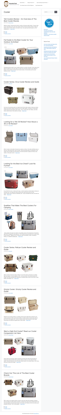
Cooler (6, 31)
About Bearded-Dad (39, 5)
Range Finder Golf (31, 2)
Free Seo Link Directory (48, 30)
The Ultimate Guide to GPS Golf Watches (27, 5)
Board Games (22, 2)
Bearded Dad (13, 3)
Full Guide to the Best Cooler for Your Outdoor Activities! (18, 41)
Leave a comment (8, 33)
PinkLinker (46, 29)
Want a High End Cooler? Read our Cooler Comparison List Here (20, 332)
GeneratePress (36, 413)
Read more (12, 29)
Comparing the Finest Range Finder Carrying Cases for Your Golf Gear (50, 55)
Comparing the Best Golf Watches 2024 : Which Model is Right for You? (50, 48)
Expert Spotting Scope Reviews (42, 2)
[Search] (55, 12)
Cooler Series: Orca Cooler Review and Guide (21, 82)
